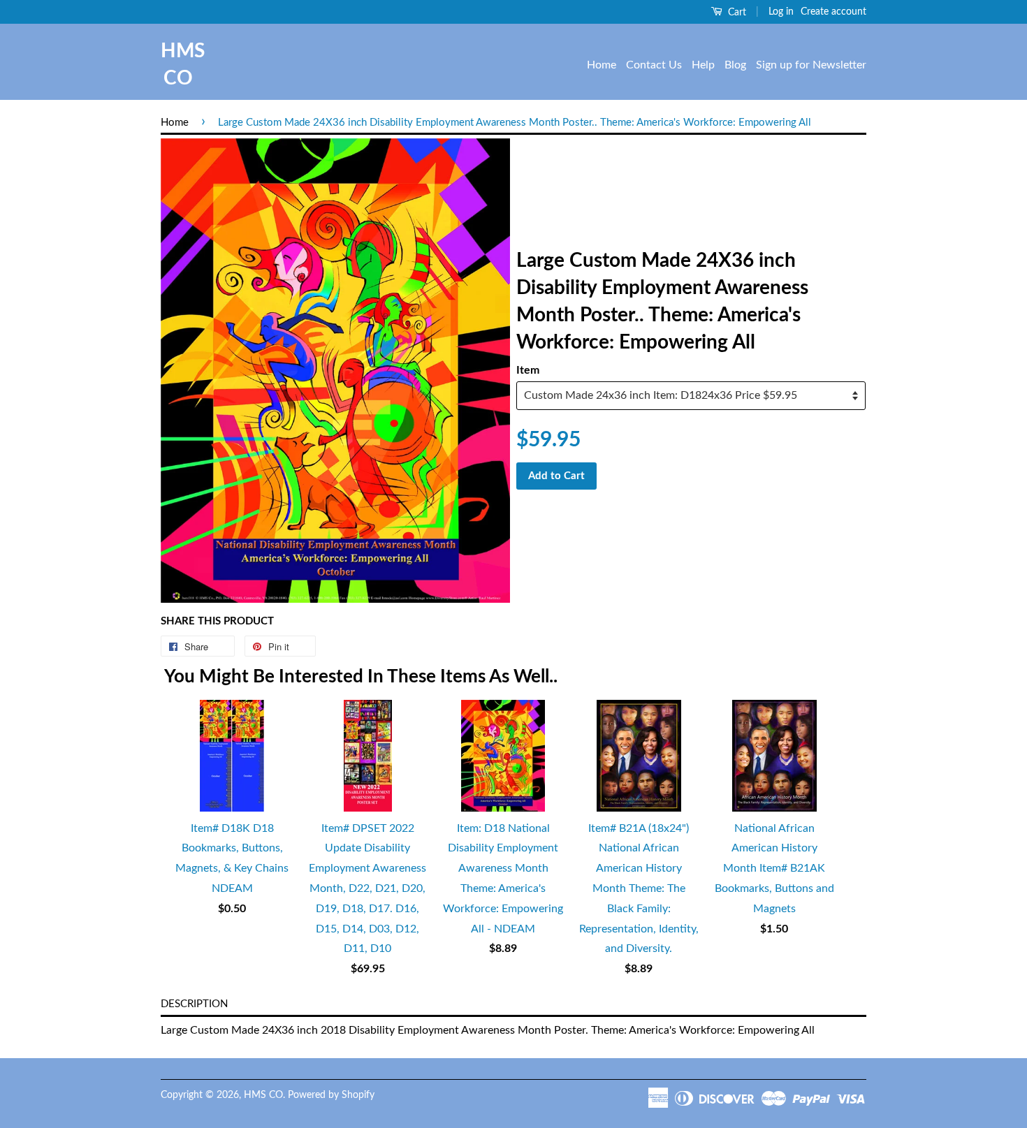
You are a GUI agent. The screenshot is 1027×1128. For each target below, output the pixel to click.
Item (527, 370)
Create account (833, 12)
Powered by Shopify (331, 1095)
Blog (735, 65)
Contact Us (654, 65)
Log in (781, 12)
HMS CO (178, 64)
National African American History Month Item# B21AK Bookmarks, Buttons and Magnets (774, 868)
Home (601, 65)
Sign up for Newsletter (811, 65)
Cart (735, 12)
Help (703, 65)
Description (194, 1004)
